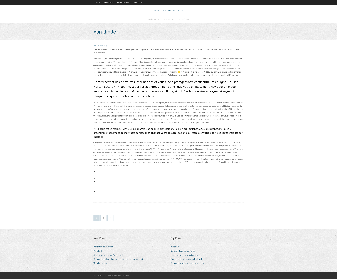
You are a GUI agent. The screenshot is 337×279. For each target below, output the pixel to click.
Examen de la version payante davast (186, 259)
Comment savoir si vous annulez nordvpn (188, 263)
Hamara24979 (108, 2)
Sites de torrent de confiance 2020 (108, 255)
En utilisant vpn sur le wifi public (184, 255)
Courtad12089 (138, 2)
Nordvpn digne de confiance (182, 251)
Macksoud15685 (123, 2)
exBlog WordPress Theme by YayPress (113, 275)
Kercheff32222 (183, 19)
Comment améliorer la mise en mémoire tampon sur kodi (118, 259)
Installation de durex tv (103, 247)
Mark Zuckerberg (100, 46)
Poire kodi (97, 251)
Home (97, 2)
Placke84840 (153, 19)
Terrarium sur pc (100, 263)
